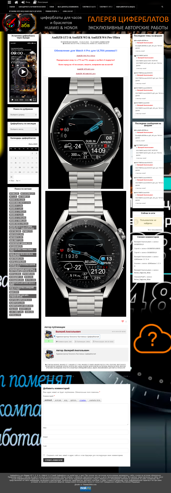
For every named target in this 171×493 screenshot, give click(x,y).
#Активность (16, 237)
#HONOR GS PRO (17, 199)
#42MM (14, 193)
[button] (23, 72)
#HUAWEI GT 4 (16, 214)
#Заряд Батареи (17, 261)
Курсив (58, 400)
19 (20, 167)
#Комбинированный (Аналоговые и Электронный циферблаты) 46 (22, 270)
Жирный (48, 400)
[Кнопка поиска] (162, 6)
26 (20, 172)
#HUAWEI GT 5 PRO (18, 217)
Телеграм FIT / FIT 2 (106, 7)
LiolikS (29, 312)
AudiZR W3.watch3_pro (86, 73)
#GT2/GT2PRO (27, 193)
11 (15, 163)
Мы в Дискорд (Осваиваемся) (68, 7)
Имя (44, 428)
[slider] (21, 99)
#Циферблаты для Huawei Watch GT (22, 284)
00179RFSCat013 (142, 55)
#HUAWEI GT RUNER (18, 221)
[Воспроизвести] (12, 100)
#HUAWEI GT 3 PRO (18, 211)
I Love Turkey (16, 312)
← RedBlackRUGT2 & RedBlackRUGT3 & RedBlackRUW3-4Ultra (57, 377)
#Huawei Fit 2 (16, 205)
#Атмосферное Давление (20, 243)
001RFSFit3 (139, 244)
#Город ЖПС (73, 366)
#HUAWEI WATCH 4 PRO (72, 43)
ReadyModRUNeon (141, 40)
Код (65, 400)
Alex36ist (25, 309)
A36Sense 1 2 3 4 (141, 259)
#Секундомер (16, 277)
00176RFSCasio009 (142, 103)
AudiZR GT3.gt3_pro (85, 69)
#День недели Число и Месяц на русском (21, 255)
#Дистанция (16, 258)
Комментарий (49, 396)
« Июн (11, 181)
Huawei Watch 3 (103, 43)
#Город (65, 366)
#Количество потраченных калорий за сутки (22, 265)
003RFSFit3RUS (153, 248)
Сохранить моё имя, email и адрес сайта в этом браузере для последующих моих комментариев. (85, 455)
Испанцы (15, 315)
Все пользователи (155, 230)
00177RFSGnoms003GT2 (144, 73)
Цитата (73, 400)
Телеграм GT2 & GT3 (89, 7)
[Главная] (16, 2)
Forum (52, 7)
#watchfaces (16, 234)
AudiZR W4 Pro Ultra (85, 55)
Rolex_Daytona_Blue (142, 272)
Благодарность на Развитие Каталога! (32, 7)
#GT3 (13, 196)
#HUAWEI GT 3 (16, 208)
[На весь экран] (34, 100)
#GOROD (56, 365)
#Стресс (30, 280)
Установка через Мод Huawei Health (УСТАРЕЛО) (25, 11)
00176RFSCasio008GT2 (143, 88)
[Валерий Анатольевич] (48, 334)
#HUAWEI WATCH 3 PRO (19, 224)
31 (11, 177)
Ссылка (83, 400)
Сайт (45, 446)
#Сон (29, 277)
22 (32, 167)
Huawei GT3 (93, 43)
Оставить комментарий (101, 42)
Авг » (18, 181)
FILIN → (127, 376)
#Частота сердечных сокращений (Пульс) (22, 288)
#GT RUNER (24, 196)
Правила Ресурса (51, 11)
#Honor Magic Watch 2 (20, 202)
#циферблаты (17, 303)
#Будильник (16, 246)
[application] (23, 71)
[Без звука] (31, 100)
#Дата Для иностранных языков (21, 250)
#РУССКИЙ (28, 274)
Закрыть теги (94, 400)
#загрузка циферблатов (20, 300)
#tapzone (15, 231)
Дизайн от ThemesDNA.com (85, 484)
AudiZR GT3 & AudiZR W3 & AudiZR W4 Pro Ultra (86, 37)
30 (36, 172)
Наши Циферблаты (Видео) (125, 7)
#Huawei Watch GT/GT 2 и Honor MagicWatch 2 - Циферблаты (22, 228)
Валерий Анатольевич (70, 42)
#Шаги (14, 292)
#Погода (15, 274)
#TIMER (27, 231)
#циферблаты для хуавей (21, 306)
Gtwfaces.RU (84, 43)
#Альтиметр (16, 240)
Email (45, 437)
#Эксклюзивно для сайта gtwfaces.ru (19, 296)
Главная (12, 7)
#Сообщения (16, 280)
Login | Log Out (68, 11)
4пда (13, 309)
